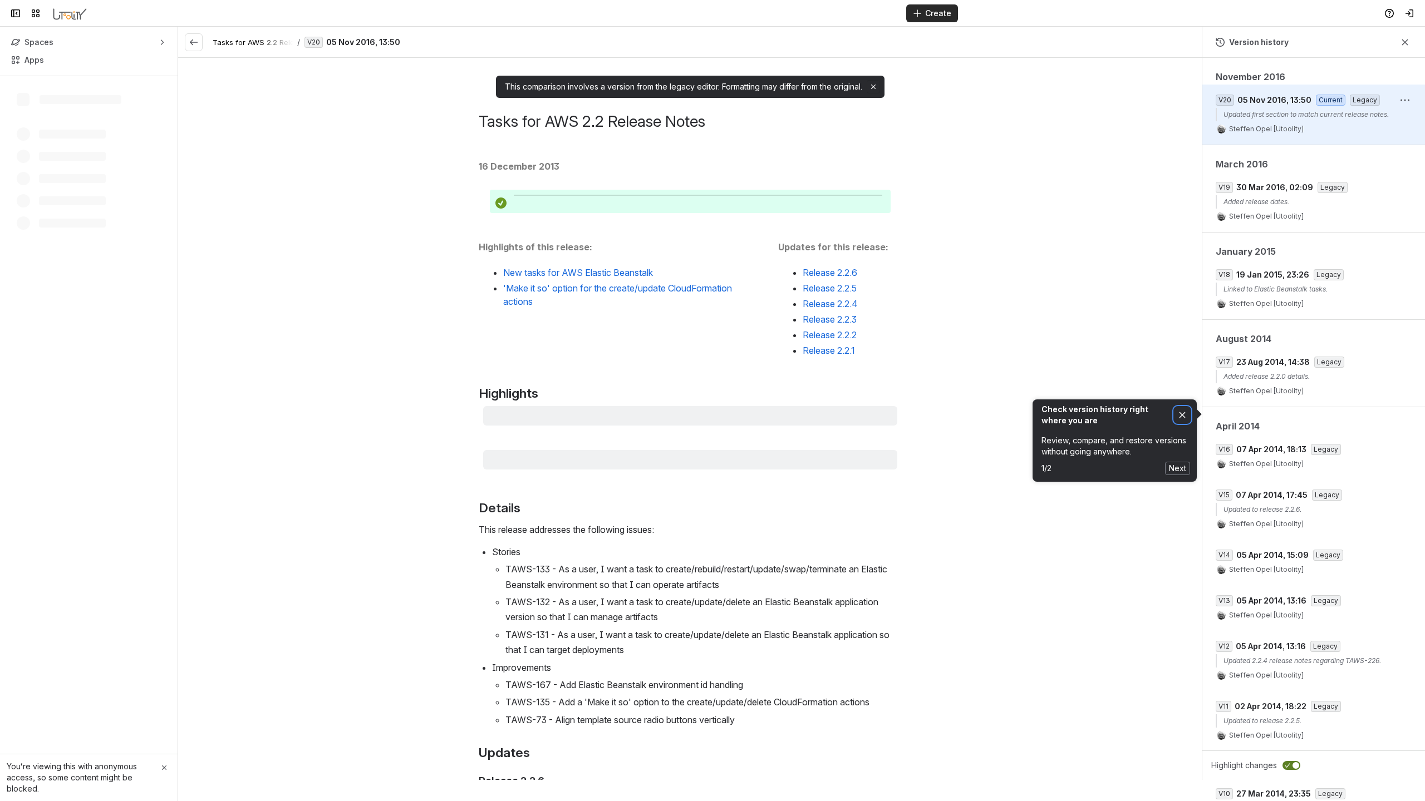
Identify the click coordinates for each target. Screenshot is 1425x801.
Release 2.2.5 (830, 288)
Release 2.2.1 (829, 350)
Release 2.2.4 (830, 303)
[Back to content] (194, 42)
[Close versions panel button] (1405, 42)
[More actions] (1405, 100)
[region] (690, 419)
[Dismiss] (1182, 415)
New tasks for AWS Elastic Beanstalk (578, 272)
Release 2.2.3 (830, 319)
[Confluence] (70, 13)
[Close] (164, 767)
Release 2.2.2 (830, 334)
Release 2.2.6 (830, 272)
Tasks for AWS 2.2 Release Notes (271, 42)
